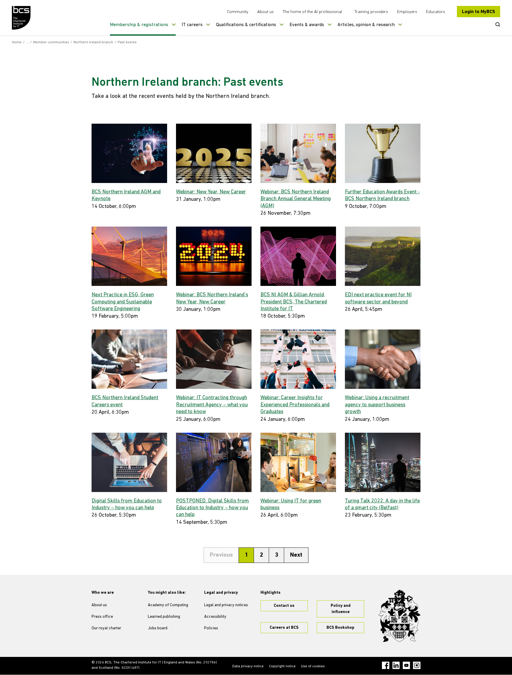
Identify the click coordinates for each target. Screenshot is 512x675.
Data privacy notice (248, 666)
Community (237, 12)
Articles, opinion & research (366, 25)
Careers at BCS (284, 627)
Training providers (371, 12)
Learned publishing (164, 616)
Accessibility (215, 616)
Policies (211, 628)
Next (296, 555)
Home (17, 42)
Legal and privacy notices (226, 605)
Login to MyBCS (478, 11)
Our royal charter (106, 628)
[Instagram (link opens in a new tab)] (416, 665)
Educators (435, 12)
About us (265, 12)
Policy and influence (341, 609)
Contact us (284, 606)
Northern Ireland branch (93, 42)
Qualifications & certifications (246, 25)
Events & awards (306, 25)
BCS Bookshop (340, 627)
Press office (102, 616)
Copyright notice (282, 666)
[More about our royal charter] (399, 616)
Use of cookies (313, 666)
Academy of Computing (168, 605)
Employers (407, 12)
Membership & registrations (139, 25)
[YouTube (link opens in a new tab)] (406, 665)
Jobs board (157, 628)
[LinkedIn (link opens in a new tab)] (396, 665)
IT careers (192, 25)
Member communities (51, 42)
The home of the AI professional (312, 12)
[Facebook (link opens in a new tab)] (385, 665)
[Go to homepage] (21, 18)
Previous (221, 555)
